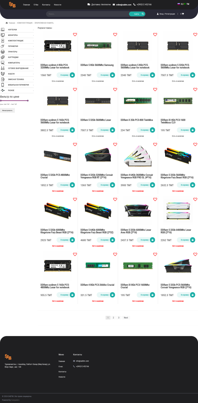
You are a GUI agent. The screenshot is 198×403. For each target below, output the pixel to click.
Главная (26, 5)
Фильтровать (7, 110)
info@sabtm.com (82, 361)
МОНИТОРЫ (13, 35)
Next (126, 317)
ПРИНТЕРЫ (12, 52)
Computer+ (15, 400)
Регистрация (170, 14)
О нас (36, 5)
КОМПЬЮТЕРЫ (14, 63)
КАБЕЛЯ (11, 74)
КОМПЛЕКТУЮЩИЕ (25, 23)
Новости (57, 5)
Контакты (46, 5)
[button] (73, 33)
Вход (162, 14)
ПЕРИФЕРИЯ (13, 46)
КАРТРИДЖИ (13, 57)
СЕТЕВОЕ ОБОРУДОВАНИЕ (18, 68)
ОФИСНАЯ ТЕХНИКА (16, 79)
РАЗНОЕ (11, 90)
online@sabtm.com (123, 5)
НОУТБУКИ (12, 30)
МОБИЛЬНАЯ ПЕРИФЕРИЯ (18, 85)
